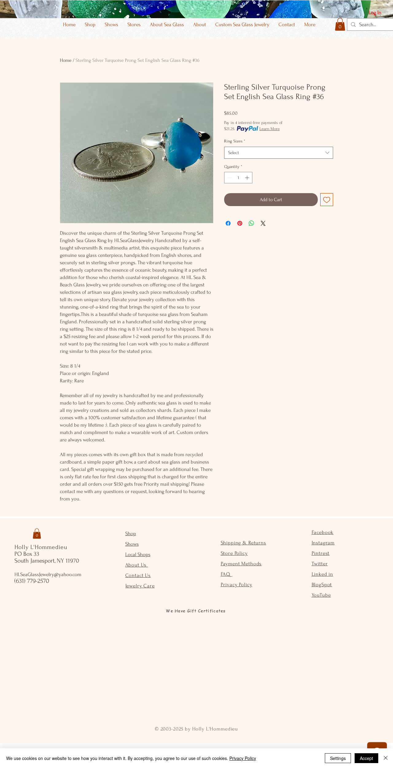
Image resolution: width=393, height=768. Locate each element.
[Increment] (247, 177)
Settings (338, 758)
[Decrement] (229, 177)
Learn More (269, 128)
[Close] (385, 758)
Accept (366, 758)
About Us (136, 565)
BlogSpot (322, 584)
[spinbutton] (238, 177)
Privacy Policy (236, 584)
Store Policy (234, 553)
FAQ (226, 574)
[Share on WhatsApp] (251, 223)
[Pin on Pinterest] (239, 223)
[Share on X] (263, 223)
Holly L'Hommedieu (40, 547)
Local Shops (137, 554)
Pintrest (321, 553)
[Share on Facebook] (228, 223)
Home (66, 60)
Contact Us (138, 575)
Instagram (323, 543)
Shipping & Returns (243, 543)
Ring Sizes (234, 141)
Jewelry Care (140, 586)
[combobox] (278, 153)
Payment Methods (241, 564)
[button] (340, 24)
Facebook (323, 532)
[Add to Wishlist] (326, 199)
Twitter (320, 564)
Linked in (322, 574)
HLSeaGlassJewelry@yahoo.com (47, 574)
